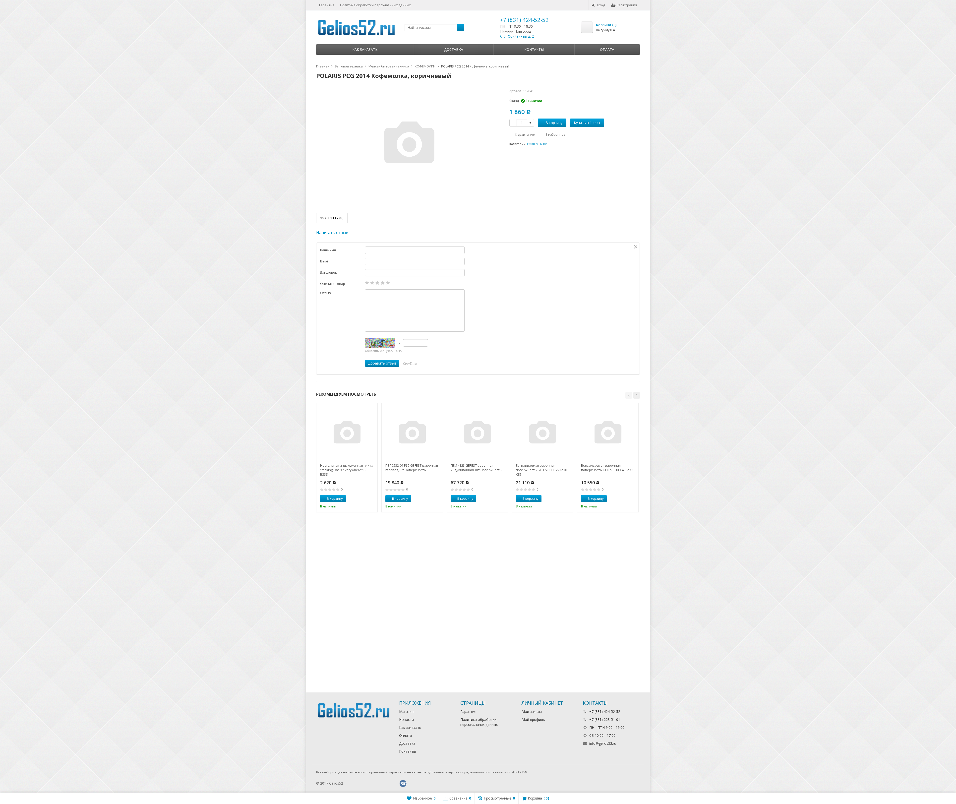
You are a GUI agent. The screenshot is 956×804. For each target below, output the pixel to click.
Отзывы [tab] (334, 217)
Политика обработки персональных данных (375, 5)
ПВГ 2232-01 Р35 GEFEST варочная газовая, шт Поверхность (411, 467)
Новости (406, 719)
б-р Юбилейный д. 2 (517, 36)
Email (324, 261)
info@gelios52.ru (602, 743)
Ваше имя (328, 250)
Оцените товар (332, 283)
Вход (601, 5)
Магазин (406, 711)
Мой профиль (533, 719)
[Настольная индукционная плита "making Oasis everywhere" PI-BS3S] (347, 433)
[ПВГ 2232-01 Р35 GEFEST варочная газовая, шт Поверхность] (412, 433)
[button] (628, 395)
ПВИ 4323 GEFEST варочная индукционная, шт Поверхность (476, 467)
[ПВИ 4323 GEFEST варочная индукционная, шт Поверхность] (477, 433)
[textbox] (434, 27)
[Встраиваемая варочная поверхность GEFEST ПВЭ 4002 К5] (608, 433)
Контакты (534, 49)
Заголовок (328, 272)
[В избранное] (372, 498)
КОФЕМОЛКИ (537, 144)
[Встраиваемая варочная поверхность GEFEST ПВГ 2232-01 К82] (542, 433)
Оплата (607, 49)
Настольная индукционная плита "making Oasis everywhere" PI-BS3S (346, 470)
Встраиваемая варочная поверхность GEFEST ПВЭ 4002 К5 (607, 467)
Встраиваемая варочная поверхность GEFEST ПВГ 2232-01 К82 (541, 470)
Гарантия (326, 5)
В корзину (553, 122)
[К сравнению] (364, 498)
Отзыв (325, 293)
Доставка (453, 49)
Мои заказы (532, 711)
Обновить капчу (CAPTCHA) (383, 351)
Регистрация (627, 5)
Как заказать (365, 49)
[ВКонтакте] (403, 784)
